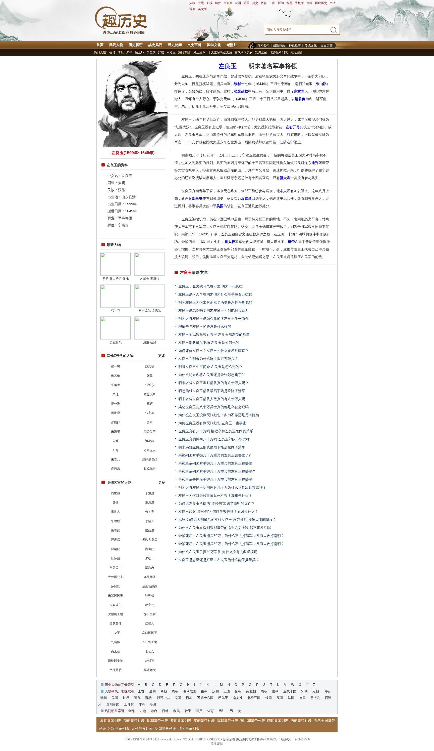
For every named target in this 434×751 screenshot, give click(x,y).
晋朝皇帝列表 (227, 721)
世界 (126, 698)
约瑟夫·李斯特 (149, 278)
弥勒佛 (149, 595)
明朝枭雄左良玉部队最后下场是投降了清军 (211, 391)
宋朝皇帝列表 (118, 728)
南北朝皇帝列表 (252, 721)
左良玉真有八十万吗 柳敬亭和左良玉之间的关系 (215, 431)
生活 (333, 3)
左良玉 (127, 176)
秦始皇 (171, 52)
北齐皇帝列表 (279, 52)
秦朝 (204, 691)
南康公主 (116, 567)
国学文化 (214, 45)
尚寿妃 (149, 549)
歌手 (188, 711)
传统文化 (311, 45)
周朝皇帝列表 (157, 721)
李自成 (150, 52)
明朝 (327, 691)
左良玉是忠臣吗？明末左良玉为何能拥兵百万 (213, 310)
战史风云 (155, 45)
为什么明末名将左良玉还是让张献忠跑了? (211, 375)
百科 (309, 3)
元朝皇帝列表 (142, 728)
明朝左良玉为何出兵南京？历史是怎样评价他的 (215, 302)
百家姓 (228, 3)
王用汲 (149, 502)
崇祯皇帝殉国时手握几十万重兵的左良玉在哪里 (215, 463)
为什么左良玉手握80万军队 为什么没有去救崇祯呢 (217, 552)
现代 (148, 698)
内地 (142, 711)
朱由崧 (321, 84)
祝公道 (115, 403)
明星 (247, 3)
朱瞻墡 (115, 431)
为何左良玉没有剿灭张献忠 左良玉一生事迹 (212, 423)
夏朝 (152, 691)
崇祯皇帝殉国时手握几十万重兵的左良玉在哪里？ (217, 471)
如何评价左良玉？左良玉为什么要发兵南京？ (213, 351)
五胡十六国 (205, 698)
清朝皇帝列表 (188, 728)
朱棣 (129, 52)
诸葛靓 (149, 441)
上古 (141, 691)
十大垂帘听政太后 (220, 52)
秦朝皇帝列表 (180, 721)
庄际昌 (115, 469)
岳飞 (112, 52)
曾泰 (150, 422)
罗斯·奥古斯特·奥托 (115, 278)
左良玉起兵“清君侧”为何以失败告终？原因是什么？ (218, 512)
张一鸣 (115, 366)
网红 (222, 711)
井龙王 (115, 633)
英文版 (202, 9)
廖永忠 (149, 567)
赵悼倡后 (150, 469)
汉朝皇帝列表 (204, 721)
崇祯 (237, 84)
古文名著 (326, 45)
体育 (210, 711)
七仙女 (149, 651)
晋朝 (238, 691)
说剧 (192, 9)
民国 (115, 698)
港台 (154, 711)
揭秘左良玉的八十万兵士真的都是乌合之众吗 (213, 407)
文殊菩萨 (116, 670)
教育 (264, 3)
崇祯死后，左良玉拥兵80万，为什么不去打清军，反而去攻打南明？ (231, 536)
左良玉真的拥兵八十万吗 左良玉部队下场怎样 (214, 439)
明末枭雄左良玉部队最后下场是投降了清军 (211, 447)
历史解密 (136, 45)
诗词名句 (263, 45)
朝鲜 (153, 704)
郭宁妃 (149, 605)
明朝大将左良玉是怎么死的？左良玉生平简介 (213, 318)
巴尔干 (223, 698)
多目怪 (115, 586)
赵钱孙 (149, 660)
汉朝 (215, 691)
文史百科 (194, 45)
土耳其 (129, 704)
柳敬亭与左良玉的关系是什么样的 (204, 326)
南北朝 (251, 691)
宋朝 (304, 691)
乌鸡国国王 (149, 633)
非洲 (142, 704)
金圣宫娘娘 (149, 586)
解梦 (218, 3)
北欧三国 (253, 698)
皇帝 (291, 242)
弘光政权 (241, 91)
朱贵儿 (115, 459)
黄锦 (116, 502)
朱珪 (116, 394)
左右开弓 (293, 127)
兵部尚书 (195, 198)
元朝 (315, 691)
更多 (161, 356)
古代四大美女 (244, 52)
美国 (178, 698)
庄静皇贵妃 (149, 459)
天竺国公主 (115, 577)
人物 (192, 3)
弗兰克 (115, 310)
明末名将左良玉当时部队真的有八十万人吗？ (213, 383)
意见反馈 (217, 743)
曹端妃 (115, 549)
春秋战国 (189, 691)
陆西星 (149, 530)
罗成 (161, 52)
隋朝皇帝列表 (277, 721)
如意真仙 (116, 623)
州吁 (116, 450)
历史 (255, 3)
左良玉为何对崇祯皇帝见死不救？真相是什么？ (215, 495)
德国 (302, 698)
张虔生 (115, 385)
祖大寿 (285, 178)
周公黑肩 (150, 431)
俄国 (268, 698)
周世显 (115, 413)
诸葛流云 (150, 450)
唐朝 (275, 691)
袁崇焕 (246, 198)
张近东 (149, 385)
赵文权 (149, 366)
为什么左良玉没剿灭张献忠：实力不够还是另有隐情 (218, 415)
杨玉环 (139, 52)
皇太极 (230, 242)
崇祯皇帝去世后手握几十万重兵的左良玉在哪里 (215, 479)
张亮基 (149, 413)
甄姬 (150, 403)
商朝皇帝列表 (134, 721)
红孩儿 (149, 623)
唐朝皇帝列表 (301, 721)
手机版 (299, 3)
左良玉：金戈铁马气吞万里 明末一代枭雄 (210, 286)
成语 (238, 3)
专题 (201, 3)
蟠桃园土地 (115, 660)
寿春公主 (116, 605)
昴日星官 (150, 614)
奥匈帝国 (112, 704)
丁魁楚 (149, 493)
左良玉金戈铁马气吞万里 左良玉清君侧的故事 (214, 334)
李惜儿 (149, 521)
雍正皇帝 (199, 52)
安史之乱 (261, 52)
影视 (209, 3)
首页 (99, 45)
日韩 (165, 711)
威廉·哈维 (149, 342)
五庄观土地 (149, 642)
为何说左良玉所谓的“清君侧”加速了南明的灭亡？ (216, 504)
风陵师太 (150, 670)
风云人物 (116, 45)
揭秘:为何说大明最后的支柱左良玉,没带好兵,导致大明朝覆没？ (227, 520)
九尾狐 (115, 642)
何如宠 (149, 512)
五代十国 (289, 691)
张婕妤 (115, 422)
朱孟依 (115, 376)
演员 (199, 711)
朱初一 (149, 558)
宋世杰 (115, 512)
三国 (272, 3)
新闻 (281, 3)
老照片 (232, 45)
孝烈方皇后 (149, 539)
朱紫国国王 (115, 595)
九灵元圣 (150, 577)
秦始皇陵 (296, 52)
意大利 (315, 698)
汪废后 (115, 539)
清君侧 (300, 99)
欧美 (176, 711)
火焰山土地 (115, 614)
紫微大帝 (150, 394)
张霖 (150, 376)
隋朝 (264, 691)
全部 (131, 711)
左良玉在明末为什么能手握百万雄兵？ (208, 359)
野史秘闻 (175, 45)
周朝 (175, 691)
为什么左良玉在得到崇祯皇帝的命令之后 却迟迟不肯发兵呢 (224, 528)
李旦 (121, 52)
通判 (314, 163)
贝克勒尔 (116, 342)
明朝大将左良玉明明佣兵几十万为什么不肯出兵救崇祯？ (222, 487)
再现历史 (321, 3)
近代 (137, 698)
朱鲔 (116, 441)
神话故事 (295, 45)
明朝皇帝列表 (165, 728)
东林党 (299, 91)
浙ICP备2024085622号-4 (264, 739)
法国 (291, 698)
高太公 (115, 651)
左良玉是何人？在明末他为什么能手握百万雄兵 (215, 294)
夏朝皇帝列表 (110, 721)
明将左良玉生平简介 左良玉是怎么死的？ (210, 367)
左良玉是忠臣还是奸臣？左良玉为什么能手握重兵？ (218, 560)
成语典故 (279, 45)
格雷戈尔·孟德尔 (150, 310)
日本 (189, 698)
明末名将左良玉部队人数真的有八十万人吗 (211, 399)
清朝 (103, 698)
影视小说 (163, 698)
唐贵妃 (115, 530)
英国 (280, 698)
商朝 (163, 691)
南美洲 (238, 698)
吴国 (220, 206)
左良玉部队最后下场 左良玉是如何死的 (208, 343)
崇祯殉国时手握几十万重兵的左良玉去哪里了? (214, 455)
